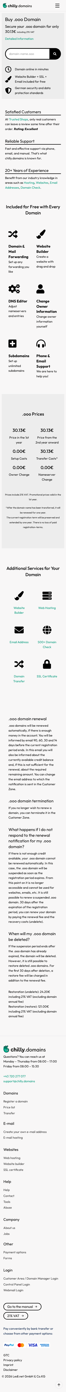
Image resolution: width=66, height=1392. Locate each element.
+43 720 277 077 (14, 1076)
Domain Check (30, 187)
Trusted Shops (18, 119)
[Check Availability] (54, 54)
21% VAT (13, 1316)
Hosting (29, 183)
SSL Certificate (47, 676)
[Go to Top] (59, 1385)
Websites (42, 183)
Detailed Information (19, 39)
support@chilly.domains (19, 1081)
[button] (57, 5)
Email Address (19, 642)
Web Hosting (47, 608)
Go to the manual (20, 1306)
